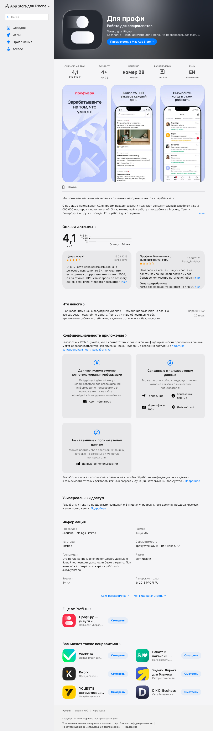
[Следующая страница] (209, 72)
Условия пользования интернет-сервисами (86, 723)
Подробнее (192, 481)
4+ (64, 582)
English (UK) (81, 711)
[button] (26, 28)
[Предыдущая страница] (58, 72)
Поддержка (130, 727)
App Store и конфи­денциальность (133, 723)
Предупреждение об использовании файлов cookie (91, 727)
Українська (99, 711)
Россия (66, 711)
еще (202, 213)
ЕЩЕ (124, 282)
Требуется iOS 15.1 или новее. (156, 545)
